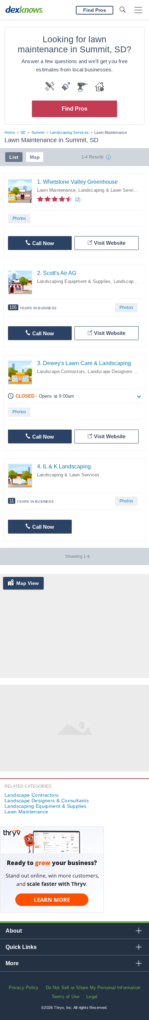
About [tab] (14, 931)
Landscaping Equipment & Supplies (74, 281)
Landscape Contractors (61, 371)
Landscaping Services (69, 132)
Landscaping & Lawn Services (109, 190)
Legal (91, 996)
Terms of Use (65, 996)
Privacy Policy (24, 987)
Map (35, 157)
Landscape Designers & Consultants (47, 800)
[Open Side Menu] (138, 10)
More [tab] (12, 963)
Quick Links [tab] (21, 947)
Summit (38, 132)
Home (10, 132)
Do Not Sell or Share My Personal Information (93, 987)
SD (23, 132)
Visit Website (109, 243)
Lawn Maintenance (56, 190)
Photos (19, 218)
